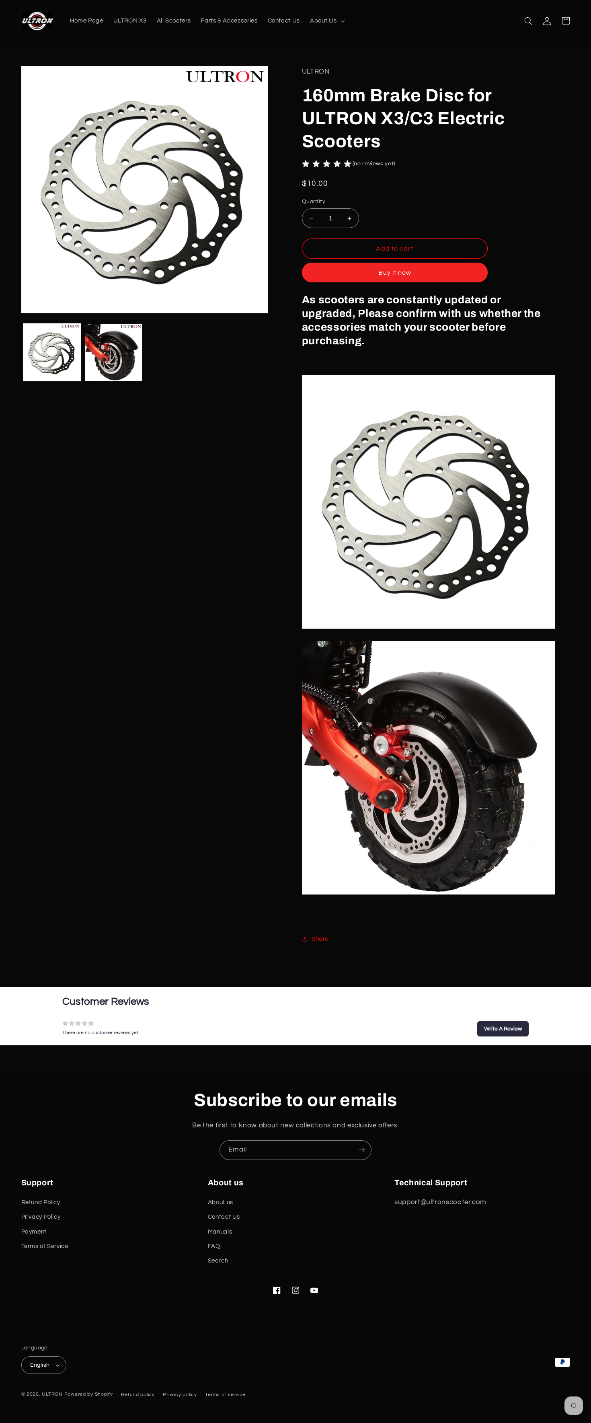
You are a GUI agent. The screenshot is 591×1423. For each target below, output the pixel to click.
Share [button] (320, 939)
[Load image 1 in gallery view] (52, 352)
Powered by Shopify (88, 1394)
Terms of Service (44, 1246)
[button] (326, 21)
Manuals (220, 1232)
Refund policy (138, 1394)
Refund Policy (40, 1202)
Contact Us (224, 1217)
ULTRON (52, 1394)
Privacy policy (180, 1394)
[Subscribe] (362, 1150)
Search (218, 1261)
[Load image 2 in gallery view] (113, 352)
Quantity (313, 202)
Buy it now (395, 272)
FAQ (214, 1246)
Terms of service (225, 1394)
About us (220, 1202)
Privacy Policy (41, 1217)
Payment (34, 1232)
